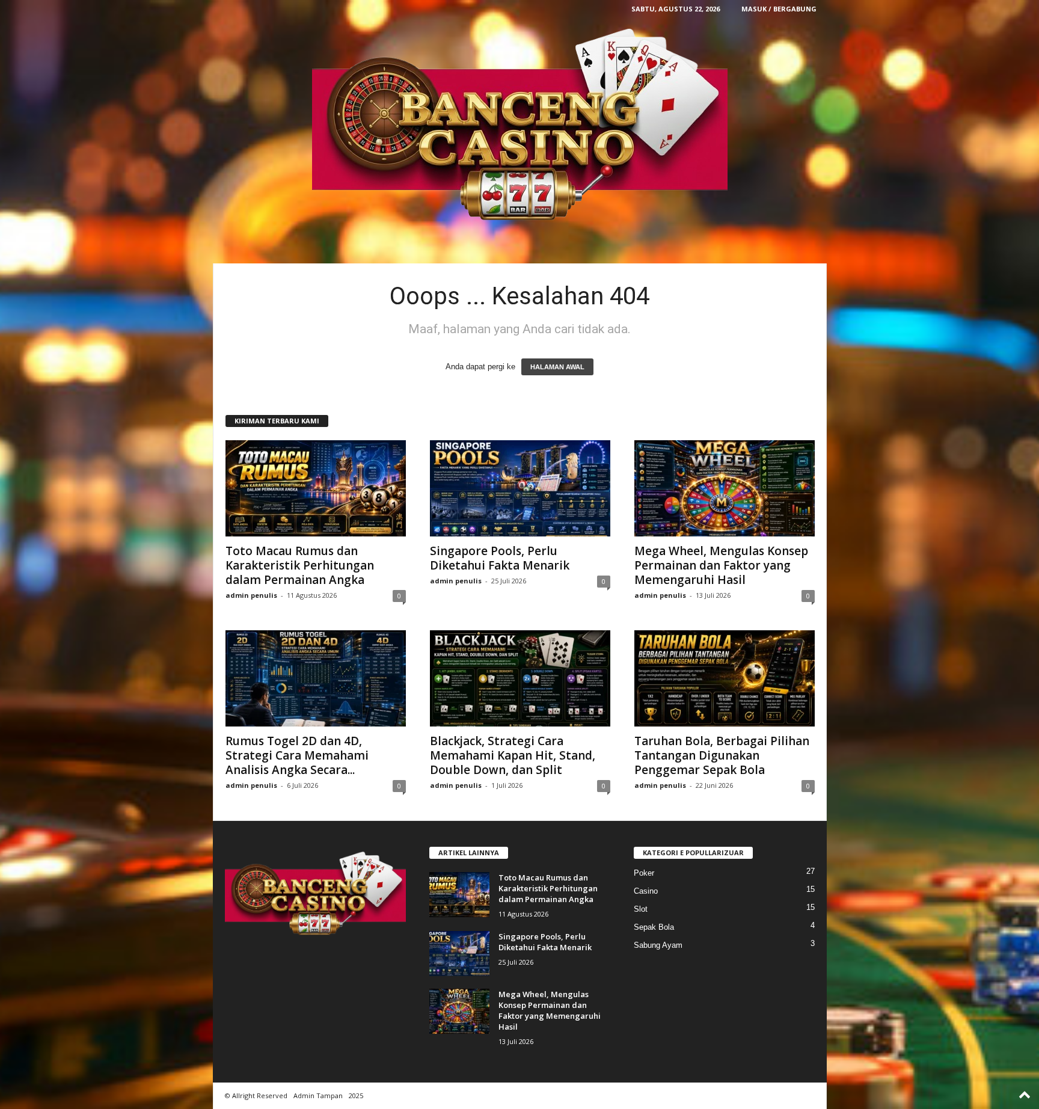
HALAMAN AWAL (557, 366)
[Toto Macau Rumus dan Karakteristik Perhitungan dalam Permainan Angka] (315, 488)
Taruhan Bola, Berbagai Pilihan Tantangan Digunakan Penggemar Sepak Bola (721, 755)
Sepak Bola (654, 927)
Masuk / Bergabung (779, 8)
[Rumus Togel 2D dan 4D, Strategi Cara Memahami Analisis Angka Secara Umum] (315, 678)
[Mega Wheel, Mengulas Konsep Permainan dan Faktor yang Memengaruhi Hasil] (724, 488)
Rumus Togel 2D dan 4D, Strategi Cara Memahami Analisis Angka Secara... (297, 755)
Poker (644, 872)
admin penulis (251, 595)
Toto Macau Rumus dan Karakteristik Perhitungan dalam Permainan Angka (299, 565)
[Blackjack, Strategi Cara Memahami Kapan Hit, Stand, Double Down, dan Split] (520, 678)
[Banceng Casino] (520, 126)
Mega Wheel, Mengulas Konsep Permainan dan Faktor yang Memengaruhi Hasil (721, 565)
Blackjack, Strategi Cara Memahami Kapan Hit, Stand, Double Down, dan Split (512, 755)
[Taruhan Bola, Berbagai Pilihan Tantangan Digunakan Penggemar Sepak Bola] (724, 678)
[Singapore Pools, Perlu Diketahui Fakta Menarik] (520, 488)
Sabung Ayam (658, 945)
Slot (641, 909)
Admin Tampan (318, 1095)
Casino (646, 890)
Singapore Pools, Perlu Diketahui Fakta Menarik (499, 558)
